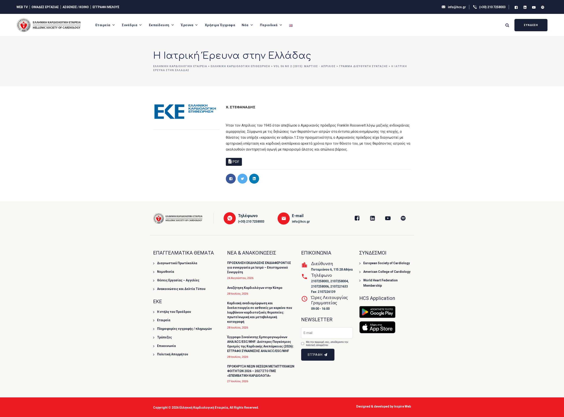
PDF (235, 162)
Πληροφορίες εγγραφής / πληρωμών (184, 328)
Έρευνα (187, 25)
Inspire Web (402, 406)
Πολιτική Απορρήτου (172, 354)
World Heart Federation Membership (380, 283)
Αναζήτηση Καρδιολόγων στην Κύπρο (254, 288)
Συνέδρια (129, 25)
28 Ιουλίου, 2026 (237, 293)
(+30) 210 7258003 (492, 7)
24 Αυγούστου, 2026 (240, 278)
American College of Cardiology (386, 271)
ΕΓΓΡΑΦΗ (315, 354)
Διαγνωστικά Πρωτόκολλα (177, 263)
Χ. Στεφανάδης (240, 107)
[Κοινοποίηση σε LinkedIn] (254, 179)
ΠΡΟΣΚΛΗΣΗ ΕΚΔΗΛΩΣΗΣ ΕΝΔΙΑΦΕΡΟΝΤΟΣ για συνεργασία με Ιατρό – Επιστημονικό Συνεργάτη (259, 267)
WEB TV (22, 7)
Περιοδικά (269, 25)
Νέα (245, 25)
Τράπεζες (164, 337)
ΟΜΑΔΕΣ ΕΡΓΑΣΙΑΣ (45, 7)
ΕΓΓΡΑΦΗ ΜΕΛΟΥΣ (106, 7)
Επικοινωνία (166, 346)
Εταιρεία (102, 25)
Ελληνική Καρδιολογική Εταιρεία (203, 407)
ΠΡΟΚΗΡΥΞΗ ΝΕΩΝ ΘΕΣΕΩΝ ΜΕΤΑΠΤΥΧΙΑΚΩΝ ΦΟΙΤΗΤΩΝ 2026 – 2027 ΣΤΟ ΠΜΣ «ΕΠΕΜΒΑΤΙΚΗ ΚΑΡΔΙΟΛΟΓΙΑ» (260, 371)
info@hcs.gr (457, 7)
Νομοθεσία (165, 271)
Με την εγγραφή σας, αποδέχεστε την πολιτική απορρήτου (327, 344)
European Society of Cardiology (386, 263)
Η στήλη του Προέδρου (174, 312)
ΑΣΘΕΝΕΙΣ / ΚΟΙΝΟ (76, 7)
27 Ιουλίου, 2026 (237, 381)
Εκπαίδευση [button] (159, 25)
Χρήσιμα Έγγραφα (220, 25)
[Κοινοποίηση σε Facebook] (231, 179)
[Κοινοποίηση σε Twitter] (242, 179)
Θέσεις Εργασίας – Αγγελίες (178, 280)
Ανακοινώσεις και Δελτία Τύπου (181, 289)
